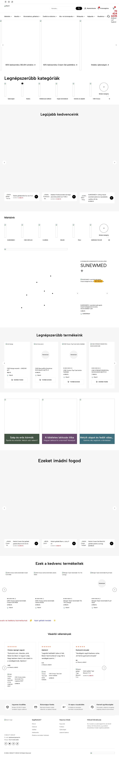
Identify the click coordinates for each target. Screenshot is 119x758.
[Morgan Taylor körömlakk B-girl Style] (101, 583)
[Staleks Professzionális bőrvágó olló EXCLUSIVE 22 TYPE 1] (46, 197)
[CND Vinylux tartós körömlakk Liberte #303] (45, 583)
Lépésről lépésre (64, 732)
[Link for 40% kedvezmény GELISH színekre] (19, 45)
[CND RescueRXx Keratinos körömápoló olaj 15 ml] (45, 354)
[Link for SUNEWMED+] (11, 231)
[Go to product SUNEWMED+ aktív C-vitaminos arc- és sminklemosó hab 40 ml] (27, 295)
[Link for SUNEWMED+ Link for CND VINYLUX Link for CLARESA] (45, 231)
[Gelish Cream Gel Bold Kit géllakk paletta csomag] (84, 543)
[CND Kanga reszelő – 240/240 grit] (17, 354)
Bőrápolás (80, 16)
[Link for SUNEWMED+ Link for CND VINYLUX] (28, 231)
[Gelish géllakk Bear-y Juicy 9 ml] (46, 543)
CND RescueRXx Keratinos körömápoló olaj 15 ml (43, 369)
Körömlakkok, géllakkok (31, 16)
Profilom (62, 727)
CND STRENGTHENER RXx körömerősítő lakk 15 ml (100, 371)
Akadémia (100, 16)
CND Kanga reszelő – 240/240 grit (16, 369)
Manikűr (16, 16)
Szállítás (34, 729)
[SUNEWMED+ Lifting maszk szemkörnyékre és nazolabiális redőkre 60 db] (84, 198)
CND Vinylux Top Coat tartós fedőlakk (72, 371)
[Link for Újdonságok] (11, 89)
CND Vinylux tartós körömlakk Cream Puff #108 (16, 601)
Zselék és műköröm (49, 16)
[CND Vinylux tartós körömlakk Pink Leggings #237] (10, 680)
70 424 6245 (114, 13)
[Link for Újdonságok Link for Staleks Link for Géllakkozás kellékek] (45, 89)
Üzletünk (34, 727)
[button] (103, 8)
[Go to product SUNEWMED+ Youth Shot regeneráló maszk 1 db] (21, 308)
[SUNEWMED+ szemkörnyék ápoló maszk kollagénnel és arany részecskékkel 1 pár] (92, 291)
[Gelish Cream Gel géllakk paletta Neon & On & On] (9, 543)
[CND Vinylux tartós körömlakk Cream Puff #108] (17, 583)
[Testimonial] (31, 680)
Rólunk (34, 724)
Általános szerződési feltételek (40, 735)
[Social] (5, 743)
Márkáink (7, 16)
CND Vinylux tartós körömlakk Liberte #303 (44, 601)
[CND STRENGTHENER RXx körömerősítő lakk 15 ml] (101, 354)
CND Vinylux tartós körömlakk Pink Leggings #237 (20, 679)
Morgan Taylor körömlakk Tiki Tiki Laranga (72, 601)
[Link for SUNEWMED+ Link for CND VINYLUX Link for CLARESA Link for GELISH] (62, 231)
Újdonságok (63, 729)
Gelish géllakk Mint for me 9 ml (23, 196)
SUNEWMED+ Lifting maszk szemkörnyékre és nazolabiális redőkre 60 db (98, 197)
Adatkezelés (35, 732)
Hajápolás (90, 16)
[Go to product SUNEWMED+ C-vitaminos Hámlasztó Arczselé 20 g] (52, 293)
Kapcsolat (62, 724)
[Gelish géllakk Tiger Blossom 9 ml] (78, 673)
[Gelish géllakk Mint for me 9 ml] (9, 197)
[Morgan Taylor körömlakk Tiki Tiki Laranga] (73, 583)
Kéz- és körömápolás (66, 16)
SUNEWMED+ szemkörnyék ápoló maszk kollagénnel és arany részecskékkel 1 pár (91, 306)
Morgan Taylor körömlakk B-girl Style (102, 601)
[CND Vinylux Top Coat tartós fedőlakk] (73, 354)
